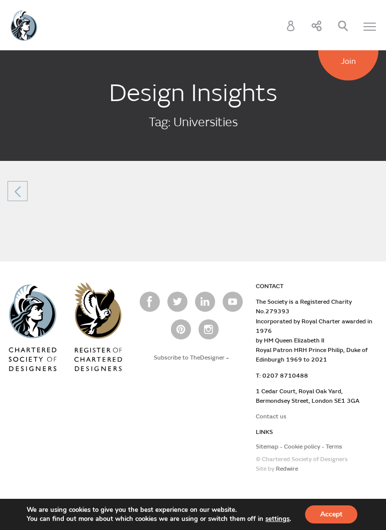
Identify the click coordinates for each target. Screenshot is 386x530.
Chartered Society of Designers (24, 26)
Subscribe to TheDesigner (189, 358)
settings (277, 518)
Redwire (287, 469)
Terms (334, 447)
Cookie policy (302, 447)
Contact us (271, 416)
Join (348, 61)
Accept (331, 514)
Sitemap (267, 447)
